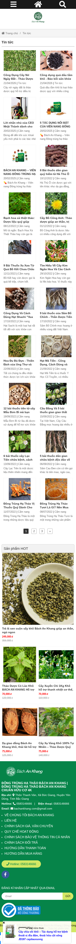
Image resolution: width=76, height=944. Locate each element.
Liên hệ (10, 820)
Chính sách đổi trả (21, 842)
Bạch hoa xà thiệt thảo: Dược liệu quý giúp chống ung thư (19, 221)
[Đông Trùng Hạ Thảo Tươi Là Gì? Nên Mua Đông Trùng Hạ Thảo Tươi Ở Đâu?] (56, 489)
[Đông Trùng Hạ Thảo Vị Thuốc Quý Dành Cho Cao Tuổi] (20, 489)
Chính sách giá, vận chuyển (28, 826)
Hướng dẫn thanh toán (25, 848)
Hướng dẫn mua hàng (23, 853)
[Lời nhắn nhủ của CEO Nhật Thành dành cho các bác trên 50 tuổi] (20, 108)
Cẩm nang (24, 130)
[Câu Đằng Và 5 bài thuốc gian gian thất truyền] (56, 394)
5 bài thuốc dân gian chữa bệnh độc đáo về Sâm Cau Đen (55, 459)
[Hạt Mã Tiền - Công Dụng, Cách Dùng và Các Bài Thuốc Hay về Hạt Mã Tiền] (56, 346)
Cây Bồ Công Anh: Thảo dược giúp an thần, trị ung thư (56, 221)
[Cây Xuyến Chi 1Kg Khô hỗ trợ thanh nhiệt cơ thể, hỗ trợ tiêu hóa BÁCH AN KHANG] (56, 664)
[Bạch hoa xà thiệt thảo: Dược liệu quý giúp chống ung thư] (20, 203)
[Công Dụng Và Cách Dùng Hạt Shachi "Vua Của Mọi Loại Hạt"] (20, 298)
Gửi (67, 896)
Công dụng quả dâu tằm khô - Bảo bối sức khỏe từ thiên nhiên (56, 78)
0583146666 (24, 803)
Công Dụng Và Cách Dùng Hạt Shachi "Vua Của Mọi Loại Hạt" (18, 317)
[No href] (21, 910)
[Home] (38, 17)
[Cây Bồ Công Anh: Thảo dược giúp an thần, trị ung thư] (56, 203)
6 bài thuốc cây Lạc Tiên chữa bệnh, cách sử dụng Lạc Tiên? (18, 459)
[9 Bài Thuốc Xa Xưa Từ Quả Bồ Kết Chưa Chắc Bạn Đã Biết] (20, 251)
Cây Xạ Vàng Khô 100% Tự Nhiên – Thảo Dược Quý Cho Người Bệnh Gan (56, 747)
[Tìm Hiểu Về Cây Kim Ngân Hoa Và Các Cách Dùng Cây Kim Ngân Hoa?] (56, 251)
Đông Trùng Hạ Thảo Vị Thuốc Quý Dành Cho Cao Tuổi (19, 507)
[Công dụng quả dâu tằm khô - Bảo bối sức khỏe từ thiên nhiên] (56, 60)
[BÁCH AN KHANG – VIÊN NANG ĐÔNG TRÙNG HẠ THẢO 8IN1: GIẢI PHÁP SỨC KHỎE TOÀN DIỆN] (20, 156)
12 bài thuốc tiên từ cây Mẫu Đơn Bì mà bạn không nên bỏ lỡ (19, 412)
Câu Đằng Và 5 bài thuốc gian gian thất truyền (53, 412)
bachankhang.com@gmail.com (33, 808)
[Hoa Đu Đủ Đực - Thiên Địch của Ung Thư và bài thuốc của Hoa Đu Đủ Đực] (20, 346)
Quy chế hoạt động (21, 831)
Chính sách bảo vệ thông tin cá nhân (37, 837)
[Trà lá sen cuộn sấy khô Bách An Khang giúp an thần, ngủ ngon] (38, 588)
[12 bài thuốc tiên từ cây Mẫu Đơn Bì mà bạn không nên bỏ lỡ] (20, 394)
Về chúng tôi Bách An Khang (29, 815)
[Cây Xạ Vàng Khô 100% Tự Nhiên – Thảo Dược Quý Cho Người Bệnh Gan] (56, 722)
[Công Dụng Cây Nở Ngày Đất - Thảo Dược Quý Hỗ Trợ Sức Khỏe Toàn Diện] (20, 60)
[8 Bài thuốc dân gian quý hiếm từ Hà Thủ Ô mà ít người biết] (56, 156)
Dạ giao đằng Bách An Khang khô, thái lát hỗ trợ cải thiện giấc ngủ (19, 747)
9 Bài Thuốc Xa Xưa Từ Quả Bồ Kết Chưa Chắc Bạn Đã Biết (19, 269)
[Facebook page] (5, 874)
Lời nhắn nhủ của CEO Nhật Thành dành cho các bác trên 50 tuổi (19, 126)
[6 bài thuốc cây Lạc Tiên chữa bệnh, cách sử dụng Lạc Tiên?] (20, 441)
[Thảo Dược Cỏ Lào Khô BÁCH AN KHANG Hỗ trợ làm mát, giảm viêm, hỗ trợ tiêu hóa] (19, 664)
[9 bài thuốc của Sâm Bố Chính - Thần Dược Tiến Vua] (56, 298)
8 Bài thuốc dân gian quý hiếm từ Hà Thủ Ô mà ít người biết (54, 174)
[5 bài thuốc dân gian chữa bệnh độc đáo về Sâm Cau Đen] (56, 441)
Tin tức (27, 33)
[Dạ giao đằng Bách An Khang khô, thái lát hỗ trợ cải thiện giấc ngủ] (19, 722)
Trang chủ (11, 33)
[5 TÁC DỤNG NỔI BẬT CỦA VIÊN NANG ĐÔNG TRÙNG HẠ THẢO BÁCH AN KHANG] (56, 108)
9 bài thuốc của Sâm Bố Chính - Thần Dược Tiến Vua (56, 317)
